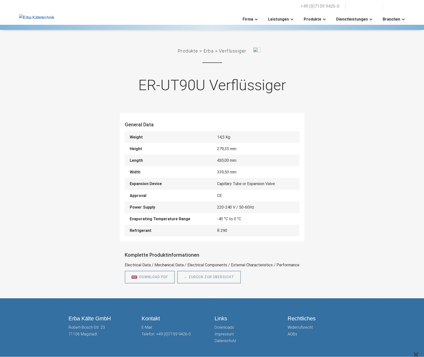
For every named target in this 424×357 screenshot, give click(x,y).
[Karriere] (354, 6)
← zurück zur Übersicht (209, 277)
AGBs (292, 334)
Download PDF (153, 277)
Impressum (224, 334)
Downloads (224, 327)
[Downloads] (374, 6)
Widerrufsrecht (300, 327)
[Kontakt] (364, 6)
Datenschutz (225, 340)
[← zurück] (257, 51)
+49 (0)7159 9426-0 (173, 334)
